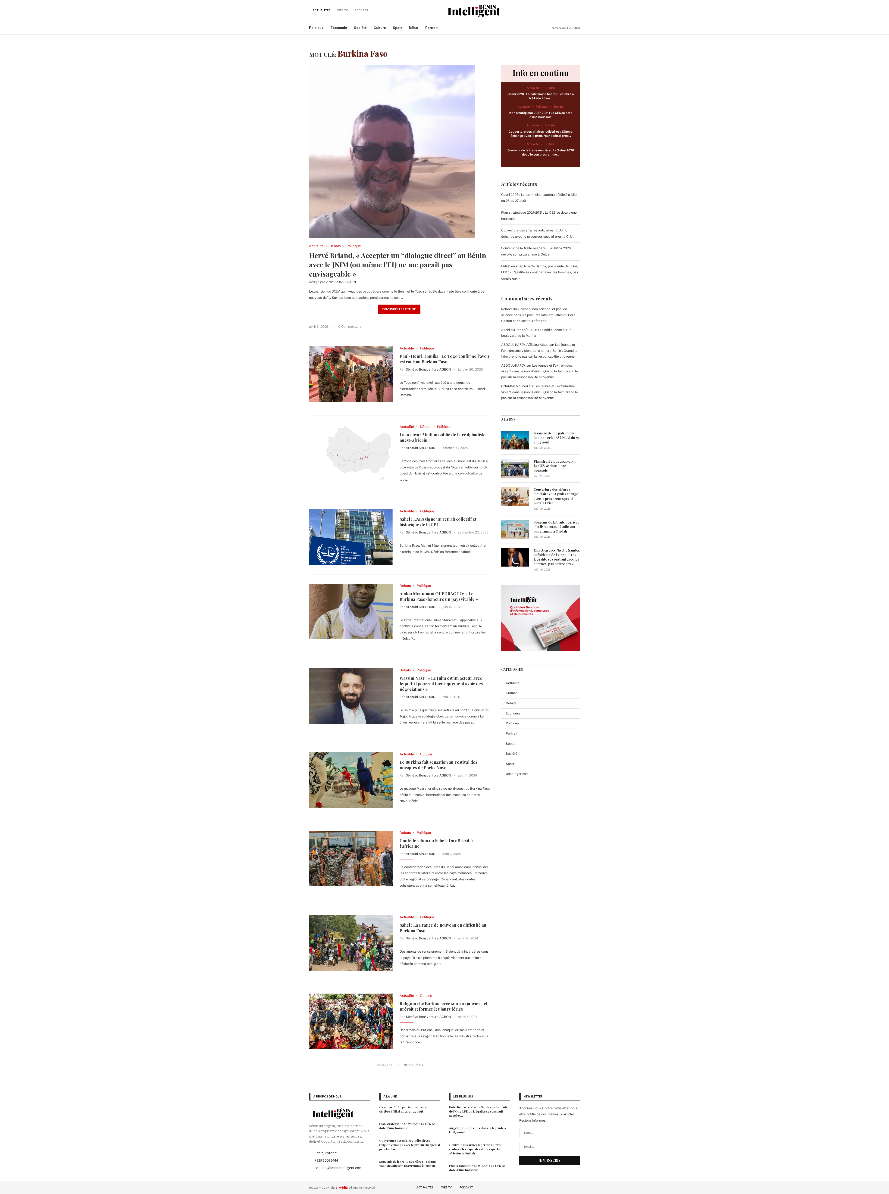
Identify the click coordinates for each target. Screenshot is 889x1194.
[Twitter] (557, 1187)
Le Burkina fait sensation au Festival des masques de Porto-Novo (438, 764)
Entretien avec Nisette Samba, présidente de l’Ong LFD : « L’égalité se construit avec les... (478, 1111)
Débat (413, 28)
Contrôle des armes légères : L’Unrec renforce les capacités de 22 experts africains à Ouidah (475, 1149)
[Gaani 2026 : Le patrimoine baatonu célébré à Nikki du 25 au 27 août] (515, 440)
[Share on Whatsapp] (478, 326)
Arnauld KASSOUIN (341, 282)
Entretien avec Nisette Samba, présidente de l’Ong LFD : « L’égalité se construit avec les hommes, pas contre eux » (539, 272)
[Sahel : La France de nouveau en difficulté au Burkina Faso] (351, 943)
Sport (397, 28)
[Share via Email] (488, 326)
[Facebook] (550, 1187)
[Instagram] (564, 1187)
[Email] (577, 1187)
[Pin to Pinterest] (474, 326)
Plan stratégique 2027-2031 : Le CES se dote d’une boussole (555, 466)
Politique (316, 28)
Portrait (431, 28)
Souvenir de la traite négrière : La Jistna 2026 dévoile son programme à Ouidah (556, 526)
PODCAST (466, 1187)
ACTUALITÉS (321, 10)
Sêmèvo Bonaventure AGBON (428, 369)
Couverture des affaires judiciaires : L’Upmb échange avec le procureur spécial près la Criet (556, 496)
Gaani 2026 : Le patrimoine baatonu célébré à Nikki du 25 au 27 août (556, 437)
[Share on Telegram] (483, 326)
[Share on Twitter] (469, 326)
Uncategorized (517, 774)
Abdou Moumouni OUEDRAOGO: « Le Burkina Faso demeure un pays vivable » (439, 596)
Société (360, 28)
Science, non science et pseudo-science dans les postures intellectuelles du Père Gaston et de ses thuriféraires (538, 315)
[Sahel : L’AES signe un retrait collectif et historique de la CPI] (351, 537)
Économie (339, 28)
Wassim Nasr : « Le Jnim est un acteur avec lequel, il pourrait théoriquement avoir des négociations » (441, 683)
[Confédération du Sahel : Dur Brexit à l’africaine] (351, 858)
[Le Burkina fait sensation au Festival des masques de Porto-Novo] (351, 780)
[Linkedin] (570, 1187)
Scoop (510, 744)
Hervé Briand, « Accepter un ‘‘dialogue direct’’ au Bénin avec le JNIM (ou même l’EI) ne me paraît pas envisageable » (397, 264)
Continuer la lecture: (399, 309)
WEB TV (446, 1187)
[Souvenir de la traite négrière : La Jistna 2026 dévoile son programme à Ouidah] (515, 529)
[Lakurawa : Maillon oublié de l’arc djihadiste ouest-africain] (351, 452)
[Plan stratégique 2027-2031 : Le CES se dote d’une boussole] (515, 468)
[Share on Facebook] (464, 326)
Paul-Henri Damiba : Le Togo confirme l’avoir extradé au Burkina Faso (445, 359)
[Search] (577, 10)
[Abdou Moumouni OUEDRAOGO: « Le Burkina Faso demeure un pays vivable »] (351, 611)
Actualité (513, 683)
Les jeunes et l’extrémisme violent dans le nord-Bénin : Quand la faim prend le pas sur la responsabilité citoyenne (539, 350)
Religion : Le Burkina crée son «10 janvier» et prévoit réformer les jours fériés (444, 1006)
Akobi (505, 330)
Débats (511, 703)
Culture (380, 28)
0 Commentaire (350, 326)
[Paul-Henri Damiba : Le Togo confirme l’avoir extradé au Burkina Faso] (351, 374)
